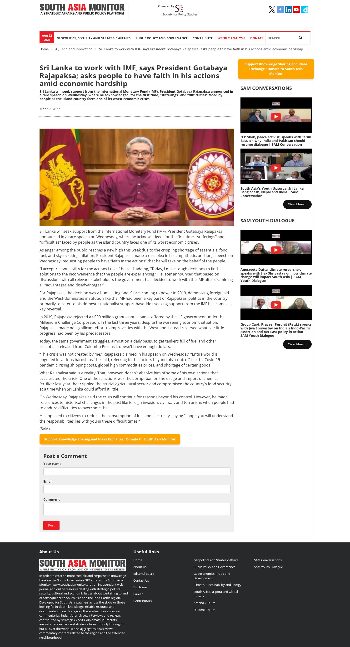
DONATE (256, 38)
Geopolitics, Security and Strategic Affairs (93, 38)
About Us (139, 567)
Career (138, 594)
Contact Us (141, 580)
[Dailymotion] (304, 9)
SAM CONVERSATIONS (266, 88)
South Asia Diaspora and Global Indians (216, 593)
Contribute (203, 38)
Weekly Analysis (231, 38)
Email (47, 481)
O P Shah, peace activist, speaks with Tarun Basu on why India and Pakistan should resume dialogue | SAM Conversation (275, 141)
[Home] (82, 10)
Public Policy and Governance (161, 38)
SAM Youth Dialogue (267, 220)
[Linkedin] (288, 9)
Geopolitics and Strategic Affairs (216, 560)
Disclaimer (140, 587)
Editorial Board (143, 573)
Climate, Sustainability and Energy (217, 585)
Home (44, 49)
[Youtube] (296, 9)
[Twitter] (272, 9)
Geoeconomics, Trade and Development (212, 575)
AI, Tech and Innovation (74, 49)
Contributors (142, 601)
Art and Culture (204, 603)
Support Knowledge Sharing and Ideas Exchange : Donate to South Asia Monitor (109, 439)
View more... (297, 204)
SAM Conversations (268, 560)
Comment (51, 499)
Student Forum (204, 610)
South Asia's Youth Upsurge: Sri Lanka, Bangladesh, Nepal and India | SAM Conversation (272, 192)
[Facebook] (280, 9)
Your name (52, 463)
